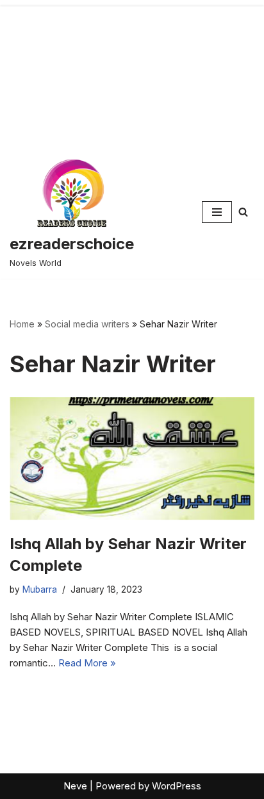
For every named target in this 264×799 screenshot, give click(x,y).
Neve (75, 786)
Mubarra (39, 589)
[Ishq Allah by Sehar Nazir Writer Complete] (132, 458)
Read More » (87, 663)
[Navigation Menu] (217, 212)
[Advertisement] (132, 72)
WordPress (176, 786)
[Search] (243, 212)
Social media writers (87, 323)
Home (22, 323)
